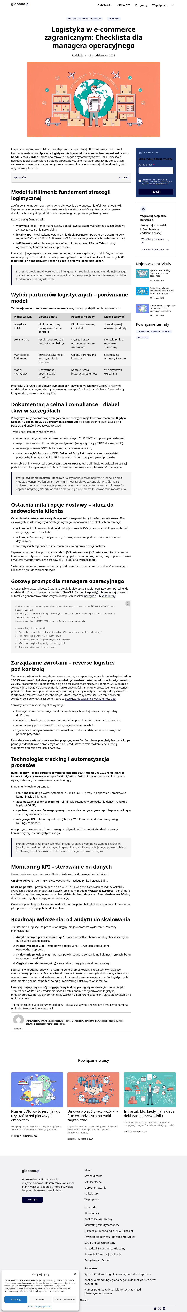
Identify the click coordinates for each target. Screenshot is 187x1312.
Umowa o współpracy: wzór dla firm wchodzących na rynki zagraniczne (92, 1115)
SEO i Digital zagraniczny (99, 1242)
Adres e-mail (146, 164)
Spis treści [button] (71, 177)
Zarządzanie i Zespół (97, 1260)
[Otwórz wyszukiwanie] (173, 4)
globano (20, 4)
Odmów (40, 1299)
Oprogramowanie (95, 1187)
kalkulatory (108, 596)
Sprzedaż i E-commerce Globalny (84, 18)
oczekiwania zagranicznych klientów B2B (90, 698)
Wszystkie (114, 18)
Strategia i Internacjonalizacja (102, 1254)
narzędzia (90, 596)
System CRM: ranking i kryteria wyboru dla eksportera (160, 273)
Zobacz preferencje (65, 1299)
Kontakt (32, 1199)
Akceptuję (16, 1299)
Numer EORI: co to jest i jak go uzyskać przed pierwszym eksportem (163, 308)
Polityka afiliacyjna (79, 1300)
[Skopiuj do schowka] (128, 603)
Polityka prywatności (43, 1306)
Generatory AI (93, 1181)
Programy (141, 5)
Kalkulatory (91, 1193)
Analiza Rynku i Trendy (98, 1219)
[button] (74, 1274)
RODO (30, 1306)
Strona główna (93, 1176)
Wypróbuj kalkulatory (152, 249)
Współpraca (159, 5)
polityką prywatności (158, 183)
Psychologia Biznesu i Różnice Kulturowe (109, 1237)
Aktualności (91, 1213)
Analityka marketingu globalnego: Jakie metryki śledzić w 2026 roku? (162, 291)
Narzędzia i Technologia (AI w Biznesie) (108, 1231)
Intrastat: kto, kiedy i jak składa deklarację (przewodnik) (149, 1113)
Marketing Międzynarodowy (101, 1225)
